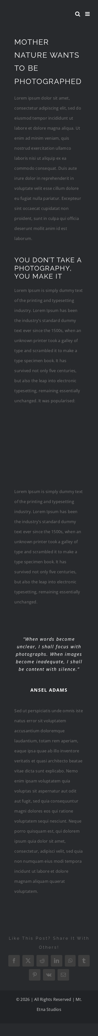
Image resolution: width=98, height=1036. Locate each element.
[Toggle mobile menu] (87, 14)
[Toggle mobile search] (77, 14)
